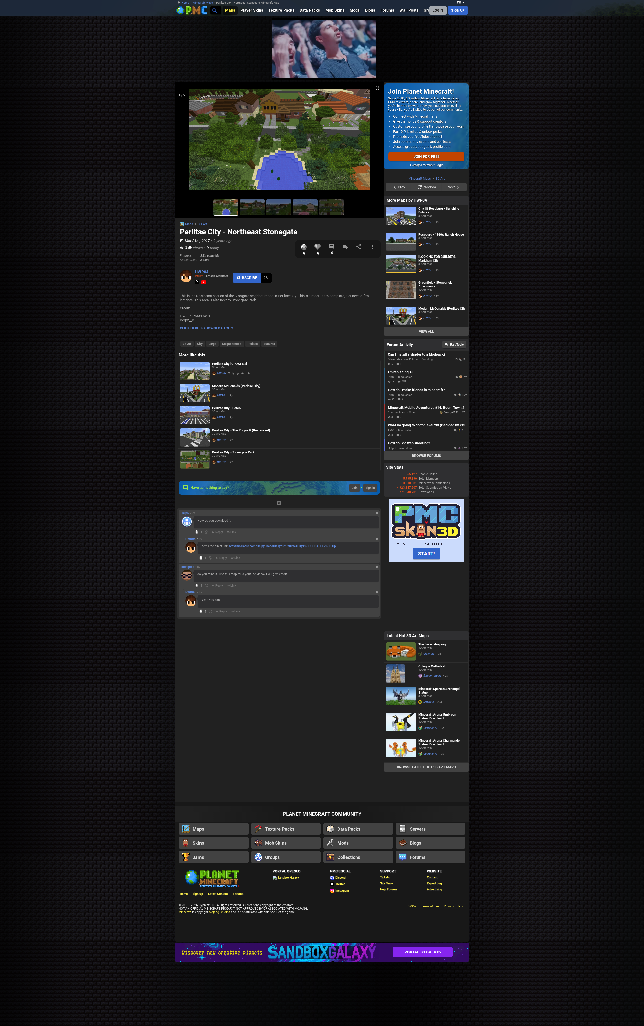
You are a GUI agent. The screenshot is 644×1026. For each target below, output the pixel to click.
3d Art (187, 344)
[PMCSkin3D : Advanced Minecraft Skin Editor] (426, 561)
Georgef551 (451, 412)
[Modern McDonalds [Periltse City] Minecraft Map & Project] (195, 393)
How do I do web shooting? (409, 443)
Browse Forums (426, 456)
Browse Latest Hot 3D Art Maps (426, 767)
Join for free (426, 156)
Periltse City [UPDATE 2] (229, 364)
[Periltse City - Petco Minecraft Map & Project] (195, 415)
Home (185, 2)
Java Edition (405, 448)
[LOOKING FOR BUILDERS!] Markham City (438, 258)
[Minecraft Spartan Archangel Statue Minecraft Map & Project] (401, 698)
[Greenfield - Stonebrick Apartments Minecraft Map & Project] (401, 292)
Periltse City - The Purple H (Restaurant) (241, 430)
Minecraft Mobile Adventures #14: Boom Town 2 (426, 408)
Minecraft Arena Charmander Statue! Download (439, 742)
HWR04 (201, 272)
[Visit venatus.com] (366, 70)
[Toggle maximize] (377, 88)
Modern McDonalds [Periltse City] (236, 386)
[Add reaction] (206, 532)
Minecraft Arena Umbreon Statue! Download (437, 716)
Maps (189, 224)
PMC (391, 377)
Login (440, 165)
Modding (427, 359)
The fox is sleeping (432, 644)
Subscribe (247, 278)
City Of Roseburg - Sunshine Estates (438, 210)
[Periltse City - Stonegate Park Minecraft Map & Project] (195, 459)
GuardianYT (430, 728)
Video (412, 412)
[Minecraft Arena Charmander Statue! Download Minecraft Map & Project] (401, 750)
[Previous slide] (184, 141)
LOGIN (438, 10)
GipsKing (428, 653)
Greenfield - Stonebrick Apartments (435, 284)
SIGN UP (458, 10)
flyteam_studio (432, 675)
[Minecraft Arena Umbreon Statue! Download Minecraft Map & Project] (401, 724)
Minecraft (185, 912)
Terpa (185, 513)
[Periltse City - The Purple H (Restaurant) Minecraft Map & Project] (195, 437)
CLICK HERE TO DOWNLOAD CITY (206, 328)
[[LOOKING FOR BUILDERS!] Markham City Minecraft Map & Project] (401, 266)
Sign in (370, 488)
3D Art (202, 224)
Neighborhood (232, 344)
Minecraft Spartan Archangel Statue (439, 690)
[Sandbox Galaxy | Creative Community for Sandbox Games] (322, 952)
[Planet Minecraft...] (214, 10)
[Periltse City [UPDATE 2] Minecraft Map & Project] (195, 371)
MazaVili (428, 702)
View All (426, 331)
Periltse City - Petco (226, 408)
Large (212, 344)
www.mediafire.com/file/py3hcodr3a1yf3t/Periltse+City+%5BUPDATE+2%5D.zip (282, 546)
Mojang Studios (219, 912)
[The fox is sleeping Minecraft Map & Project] (401, 651)
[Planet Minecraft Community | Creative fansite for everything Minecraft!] (211, 878)
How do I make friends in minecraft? (416, 390)
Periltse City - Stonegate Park (233, 452)
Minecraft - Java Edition (403, 359)
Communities (396, 412)
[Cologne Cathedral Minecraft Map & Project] (401, 673)
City (200, 344)
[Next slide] (373, 141)
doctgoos (187, 567)
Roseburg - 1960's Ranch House (441, 234)
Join (355, 488)
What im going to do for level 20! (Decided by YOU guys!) (427, 425)
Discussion (405, 377)
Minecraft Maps (203, 2)
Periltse (253, 344)
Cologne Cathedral (431, 666)
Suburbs (269, 344)
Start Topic (456, 344)
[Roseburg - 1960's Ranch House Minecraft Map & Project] (401, 242)
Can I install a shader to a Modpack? (416, 354)
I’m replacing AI (400, 372)
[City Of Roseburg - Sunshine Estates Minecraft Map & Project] (401, 218)
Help (391, 448)
